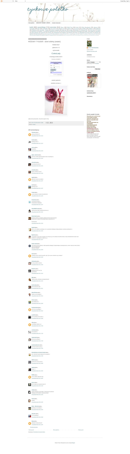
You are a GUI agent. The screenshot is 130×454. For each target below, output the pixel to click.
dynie (44, 33)
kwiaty (47, 35)
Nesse (33, 382)
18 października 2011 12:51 (37, 212)
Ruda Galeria (34, 216)
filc (57, 31)
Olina (33, 322)
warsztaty (53, 27)
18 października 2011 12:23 (37, 158)
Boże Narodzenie (86, 27)
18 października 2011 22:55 (37, 409)
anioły (97, 33)
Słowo (62, 27)
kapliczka (98, 28)
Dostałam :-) (40, 31)
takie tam (64, 30)
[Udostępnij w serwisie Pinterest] (52, 122)
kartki (31, 27)
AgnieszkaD (34, 337)
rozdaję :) (86, 31)
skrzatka (33, 169)
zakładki (92, 31)
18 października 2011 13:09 (37, 249)
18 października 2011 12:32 (37, 173)
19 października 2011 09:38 (37, 417)
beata (33, 253)
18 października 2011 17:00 (37, 325)
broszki (76, 30)
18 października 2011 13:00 (37, 230)
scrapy (70, 30)
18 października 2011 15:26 (37, 303)
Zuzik (33, 184)
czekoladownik (57, 32)
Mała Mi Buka (34, 292)
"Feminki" (81, 33)
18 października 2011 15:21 (37, 296)
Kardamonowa (35, 307)
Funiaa (33, 192)
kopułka (42, 35)
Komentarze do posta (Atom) (39, 432)
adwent (69, 28)
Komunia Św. (84, 30)
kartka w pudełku (55, 30)
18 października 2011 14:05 (37, 264)
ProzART (73, 35)
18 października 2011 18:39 (37, 363)
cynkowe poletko (47, 9)
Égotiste (33, 234)
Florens (33, 300)
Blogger (73, 442)
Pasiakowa (34, 199)
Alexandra (34, 162)
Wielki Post (69, 27)
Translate (97, 63)
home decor (92, 30)
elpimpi (33, 367)
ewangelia (45, 28)
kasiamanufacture (35, 345)
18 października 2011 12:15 (37, 143)
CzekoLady (56, 53)
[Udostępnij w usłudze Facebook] (50, 122)
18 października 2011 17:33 (37, 333)
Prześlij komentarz (34, 427)
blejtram (91, 28)
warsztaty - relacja (44, 30)
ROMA (33, 374)
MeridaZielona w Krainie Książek (39, 352)
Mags (33, 421)
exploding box (52, 31)
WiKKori (33, 359)
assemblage (42, 27)
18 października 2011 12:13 (37, 135)
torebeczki (70, 32)
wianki (71, 31)
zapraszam (34, 31)
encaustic (60, 35)
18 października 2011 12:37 (37, 180)
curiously (34, 330)
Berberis (33, 268)
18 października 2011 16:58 (37, 318)
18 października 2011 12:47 (37, 204)
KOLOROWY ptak (35, 208)
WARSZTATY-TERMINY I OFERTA (43, 22)
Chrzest (66, 31)
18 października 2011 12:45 (37, 195)
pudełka (84, 28)
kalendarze (98, 31)
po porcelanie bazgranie (35, 35)
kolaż (77, 27)
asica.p (33, 147)
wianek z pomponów (66, 35)
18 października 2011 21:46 (37, 385)
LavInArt (33, 315)
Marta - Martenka (35, 406)
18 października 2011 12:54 (37, 223)
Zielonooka (34, 261)
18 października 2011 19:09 (37, 370)
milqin (33, 389)
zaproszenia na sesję (94, 35)
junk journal (87, 35)
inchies (82, 35)
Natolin (33, 227)
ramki (62, 31)
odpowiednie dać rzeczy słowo (86, 32)
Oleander (34, 413)
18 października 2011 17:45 (37, 340)
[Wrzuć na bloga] (48, 122)
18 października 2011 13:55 (37, 257)
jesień (76, 32)
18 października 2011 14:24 (37, 280)
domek (65, 33)
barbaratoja (34, 285)
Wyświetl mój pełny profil (92, 51)
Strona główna (31, 22)
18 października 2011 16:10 (37, 310)
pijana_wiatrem (35, 154)
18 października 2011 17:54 (37, 348)
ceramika (60, 33)
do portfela (78, 35)
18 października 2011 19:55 (37, 378)
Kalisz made (34, 243)
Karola (33, 139)
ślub (38, 28)
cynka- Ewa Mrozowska (93, 47)
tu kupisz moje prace (56, 22)
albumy (95, 27)
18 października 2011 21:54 (37, 394)
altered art (61, 28)
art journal (76, 28)
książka (80, 31)
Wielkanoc (34, 30)
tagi (46, 31)
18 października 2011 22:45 (37, 402)
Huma (33, 398)
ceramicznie (43, 32)
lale (99, 33)
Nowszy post (31, 429)
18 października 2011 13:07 (37, 239)
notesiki (98, 30)
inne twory (53, 28)
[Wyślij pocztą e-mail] (46, 122)
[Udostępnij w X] (49, 122)
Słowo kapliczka (35, 32)
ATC (56, 35)
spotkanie (64, 32)
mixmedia (32, 28)
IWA (32, 277)
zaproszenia (38, 33)
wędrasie (31, 33)
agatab (33, 177)
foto (76, 31)
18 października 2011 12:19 (37, 150)
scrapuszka (51, 35)
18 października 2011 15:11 (37, 288)
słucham (49, 32)
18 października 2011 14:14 (37, 273)
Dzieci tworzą (91, 33)
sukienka (86, 33)
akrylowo (96, 32)
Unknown (34, 132)
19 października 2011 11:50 (37, 424)
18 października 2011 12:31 (37, 165)
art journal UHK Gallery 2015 (52, 33)
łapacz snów (75, 33)
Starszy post (80, 429)
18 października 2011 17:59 (37, 355)
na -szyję (70, 33)
